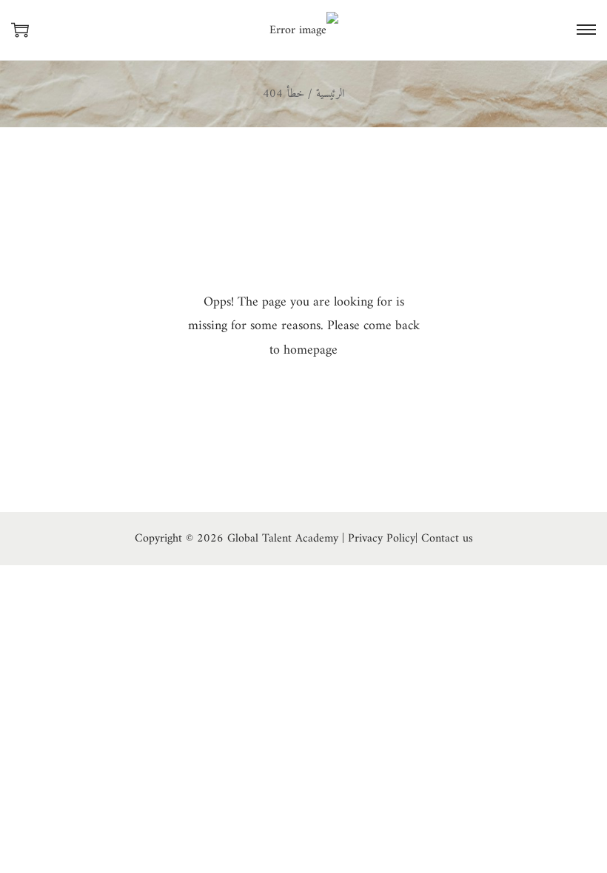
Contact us (447, 538)
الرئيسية (330, 94)
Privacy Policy (381, 538)
